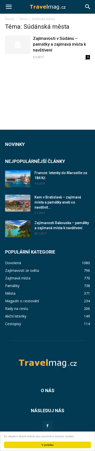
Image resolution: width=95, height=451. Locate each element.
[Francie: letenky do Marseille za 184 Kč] (17, 178)
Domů (9, 19)
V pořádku (48, 445)
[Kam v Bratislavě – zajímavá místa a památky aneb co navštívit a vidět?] (17, 203)
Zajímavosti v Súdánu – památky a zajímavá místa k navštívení (59, 44)
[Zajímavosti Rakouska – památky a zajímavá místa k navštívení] (17, 228)
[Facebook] (48, 426)
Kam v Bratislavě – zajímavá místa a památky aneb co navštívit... (57, 202)
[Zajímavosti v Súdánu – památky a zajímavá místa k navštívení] (17, 45)
